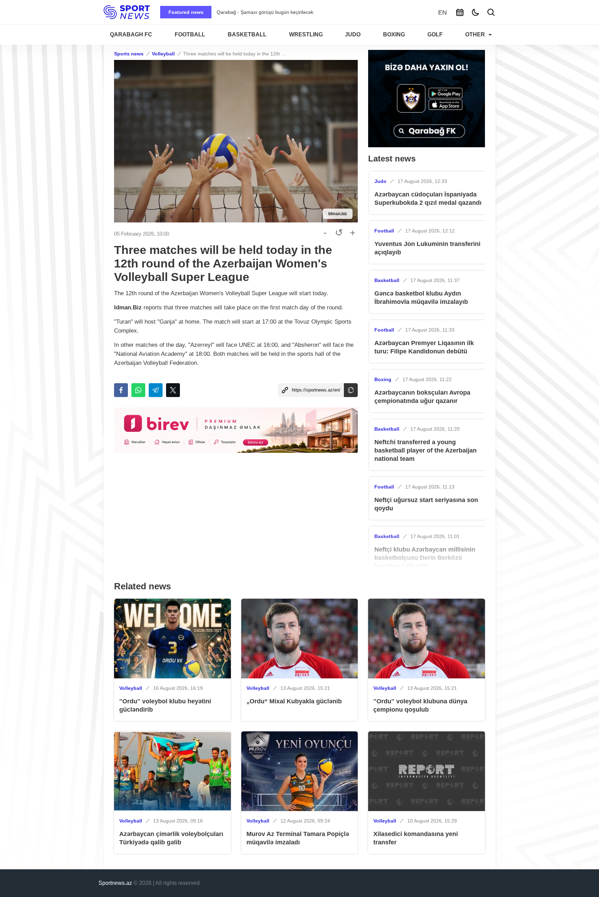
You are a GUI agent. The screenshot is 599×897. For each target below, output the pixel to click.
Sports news (129, 53)
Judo (380, 181)
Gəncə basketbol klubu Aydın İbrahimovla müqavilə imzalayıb (421, 297)
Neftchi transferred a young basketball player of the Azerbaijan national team (425, 450)
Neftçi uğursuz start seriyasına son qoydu (426, 504)
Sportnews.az (115, 883)
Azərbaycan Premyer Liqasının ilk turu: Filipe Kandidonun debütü (424, 347)
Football (384, 231)
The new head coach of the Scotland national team (272, 12)
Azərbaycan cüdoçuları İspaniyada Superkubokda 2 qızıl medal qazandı (427, 198)
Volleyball (163, 53)
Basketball (386, 280)
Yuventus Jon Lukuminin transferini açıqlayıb (427, 248)
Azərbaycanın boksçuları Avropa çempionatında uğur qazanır (422, 396)
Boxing (382, 379)
